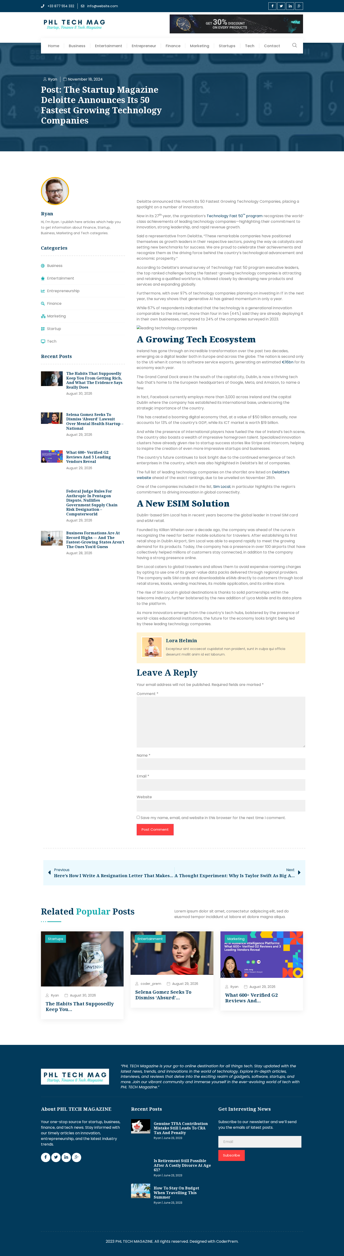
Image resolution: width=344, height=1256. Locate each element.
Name (143, 755)
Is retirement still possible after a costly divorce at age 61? (182, 1165)
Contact (272, 45)
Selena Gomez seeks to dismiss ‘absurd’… (163, 995)
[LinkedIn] (290, 6)
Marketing (199, 45)
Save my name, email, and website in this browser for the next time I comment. (213, 817)
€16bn (287, 362)
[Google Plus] (299, 6)
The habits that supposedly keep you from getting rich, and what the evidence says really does (94, 380)
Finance (173, 45)
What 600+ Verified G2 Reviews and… (251, 998)
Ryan (55, 995)
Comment (147, 693)
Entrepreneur (144, 45)
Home (53, 45)
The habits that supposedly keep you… (80, 1006)
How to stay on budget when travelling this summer (176, 1192)
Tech (249, 45)
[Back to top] (333, 1245)
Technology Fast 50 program (235, 216)
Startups (227, 45)
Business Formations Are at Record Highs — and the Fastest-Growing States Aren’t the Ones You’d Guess (95, 539)
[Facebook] (272, 6)
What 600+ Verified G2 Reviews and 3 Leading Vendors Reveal (88, 457)
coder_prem (151, 983)
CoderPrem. (227, 1241)
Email (143, 776)
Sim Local (221, 486)
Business (77, 45)
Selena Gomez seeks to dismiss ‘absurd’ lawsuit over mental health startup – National (94, 421)
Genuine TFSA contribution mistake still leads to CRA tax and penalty (181, 1128)
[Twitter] (281, 6)
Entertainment (108, 45)
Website (144, 797)
